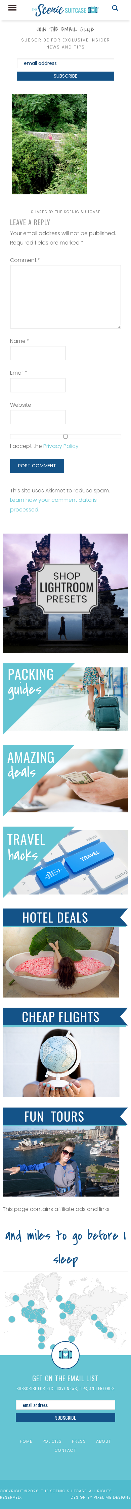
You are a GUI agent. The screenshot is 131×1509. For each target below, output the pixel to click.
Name (20, 341)
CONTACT (65, 1450)
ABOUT (103, 1441)
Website (20, 405)
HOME (26, 1441)
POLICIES (52, 1441)
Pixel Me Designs (112, 1497)
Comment (25, 260)
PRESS (79, 1441)
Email (19, 373)
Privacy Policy (61, 446)
